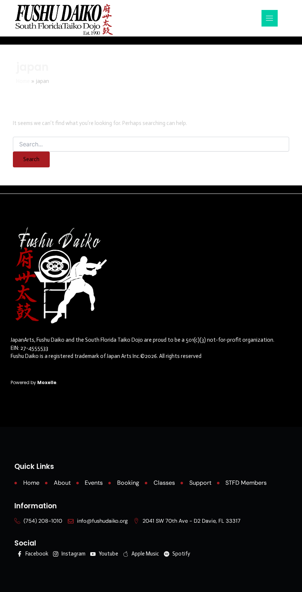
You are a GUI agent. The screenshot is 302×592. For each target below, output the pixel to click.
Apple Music (144, 553)
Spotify (180, 553)
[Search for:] (151, 145)
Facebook (36, 553)
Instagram (72, 553)
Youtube (108, 553)
